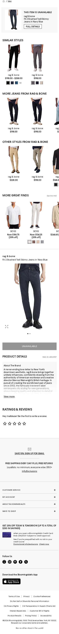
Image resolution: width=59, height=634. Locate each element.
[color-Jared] (16, 82)
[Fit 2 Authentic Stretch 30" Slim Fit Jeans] (13, 58)
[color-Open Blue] (42, 241)
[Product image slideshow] (29, 301)
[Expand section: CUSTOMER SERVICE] (29, 490)
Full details (33, 26)
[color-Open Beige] (37, 241)
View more (9, 396)
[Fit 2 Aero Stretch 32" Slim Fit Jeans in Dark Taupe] (37, 160)
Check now (44, 544)
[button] (29, 301)
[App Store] (11, 581)
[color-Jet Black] (55, 184)
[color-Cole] (12, 82)
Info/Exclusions (29, 471)
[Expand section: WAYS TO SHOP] (29, 511)
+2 (20, 83)
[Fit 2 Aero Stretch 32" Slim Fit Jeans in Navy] (13, 112)
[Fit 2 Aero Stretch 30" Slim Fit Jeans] (37, 58)
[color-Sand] (41, 82)
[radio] (8, 83)
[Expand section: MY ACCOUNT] (29, 497)
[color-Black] (8, 82)
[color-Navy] (37, 82)
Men (9, 1)
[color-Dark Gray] (32, 82)
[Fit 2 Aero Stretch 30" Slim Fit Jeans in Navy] (37, 112)
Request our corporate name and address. (29, 623)
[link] (13, 79)
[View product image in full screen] (6, 326)
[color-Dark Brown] (33, 241)
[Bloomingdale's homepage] (3, 1)
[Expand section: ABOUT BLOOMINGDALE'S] (29, 504)
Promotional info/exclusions (25, 544)
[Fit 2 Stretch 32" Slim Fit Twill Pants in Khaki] (13, 160)
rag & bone (29, 16)
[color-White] (29, 241)
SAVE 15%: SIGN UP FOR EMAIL (29, 453)
